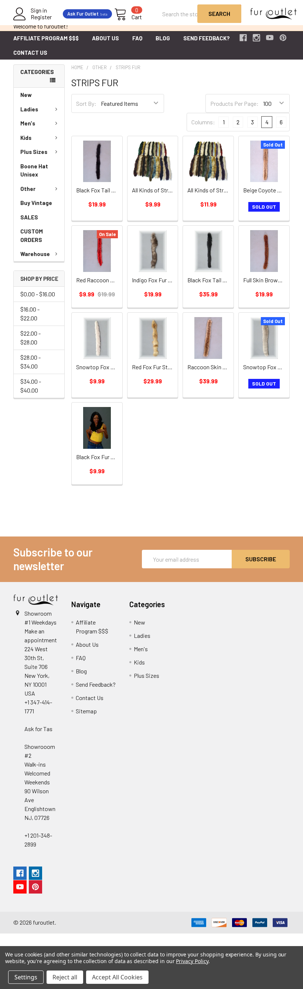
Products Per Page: (234, 103)
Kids (25, 137)
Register (41, 17)
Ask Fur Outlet (87, 14)
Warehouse (35, 253)
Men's (27, 123)
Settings (25, 977)
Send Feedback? (206, 38)
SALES (29, 217)
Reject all (64, 977)
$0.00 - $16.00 (37, 293)
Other (27, 188)
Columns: (203, 121)
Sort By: (86, 103)
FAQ (137, 38)
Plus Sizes (33, 151)
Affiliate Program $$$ (46, 38)
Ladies (29, 109)
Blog (163, 38)
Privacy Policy (192, 961)
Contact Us (30, 52)
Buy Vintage (36, 202)
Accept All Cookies (117, 977)
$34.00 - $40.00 (30, 386)
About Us (105, 38)
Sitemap (86, 710)
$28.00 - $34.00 (30, 362)
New (26, 94)
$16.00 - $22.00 (30, 314)
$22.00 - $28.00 (30, 338)
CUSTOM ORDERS (31, 235)
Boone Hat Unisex (34, 170)
